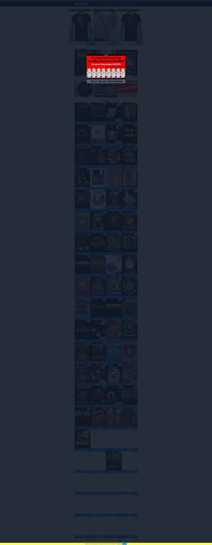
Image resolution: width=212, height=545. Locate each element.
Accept (124, 543)
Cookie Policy (119, 543)
